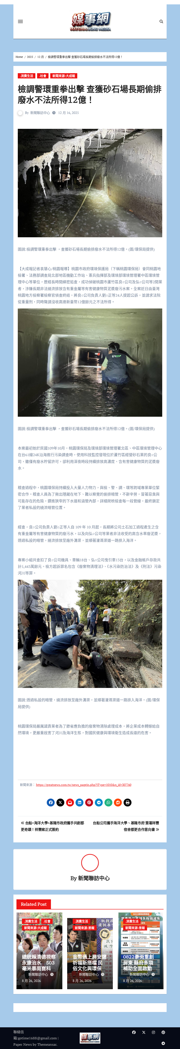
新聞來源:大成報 (63, 76)
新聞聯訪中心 (40, 112)
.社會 (42, 76)
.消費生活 (26, 76)
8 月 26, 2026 (31, 980)
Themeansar (46, 1044)
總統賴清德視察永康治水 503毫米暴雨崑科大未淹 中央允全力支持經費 (39, 968)
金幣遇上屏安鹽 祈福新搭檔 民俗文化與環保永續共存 (89, 965)
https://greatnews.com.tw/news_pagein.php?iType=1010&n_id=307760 (83, 785)
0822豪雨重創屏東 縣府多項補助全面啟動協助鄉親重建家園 (140, 965)
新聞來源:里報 (84, 928)
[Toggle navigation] (20, 21)
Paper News (22, 1044)
